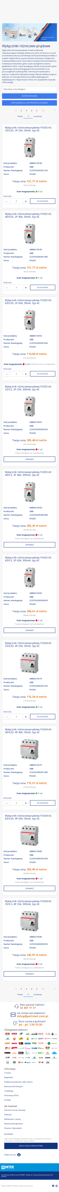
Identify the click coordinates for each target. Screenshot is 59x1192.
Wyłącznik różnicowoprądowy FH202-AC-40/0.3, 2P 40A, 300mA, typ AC (28, 473)
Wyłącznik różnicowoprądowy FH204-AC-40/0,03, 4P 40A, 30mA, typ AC (28, 731)
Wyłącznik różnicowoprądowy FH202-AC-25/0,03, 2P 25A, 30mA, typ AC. (28, 129)
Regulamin (8, 1077)
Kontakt (7, 1100)
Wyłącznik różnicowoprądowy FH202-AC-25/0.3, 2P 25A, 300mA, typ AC (28, 388)
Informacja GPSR (11, 1095)
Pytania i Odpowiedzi (13, 1128)
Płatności (8, 1114)
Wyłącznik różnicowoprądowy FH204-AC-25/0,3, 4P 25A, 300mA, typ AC (28, 903)
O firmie (7, 1073)
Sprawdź (29, 459)
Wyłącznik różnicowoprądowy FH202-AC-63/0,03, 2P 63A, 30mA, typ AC (28, 302)
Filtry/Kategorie (29, 96)
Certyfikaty (8, 1091)
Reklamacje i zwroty (12, 1119)
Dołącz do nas (10, 1154)
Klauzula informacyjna (13, 1086)
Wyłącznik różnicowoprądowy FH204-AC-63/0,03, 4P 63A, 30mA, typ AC (28, 817)
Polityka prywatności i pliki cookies (18, 1082)
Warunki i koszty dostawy (15, 1110)
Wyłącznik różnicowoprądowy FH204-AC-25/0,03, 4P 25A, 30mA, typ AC (28, 644)
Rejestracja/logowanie (13, 1123)
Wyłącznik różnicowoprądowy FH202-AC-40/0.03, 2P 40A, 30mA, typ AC (28, 215)
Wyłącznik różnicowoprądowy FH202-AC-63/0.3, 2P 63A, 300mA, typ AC (28, 559)
